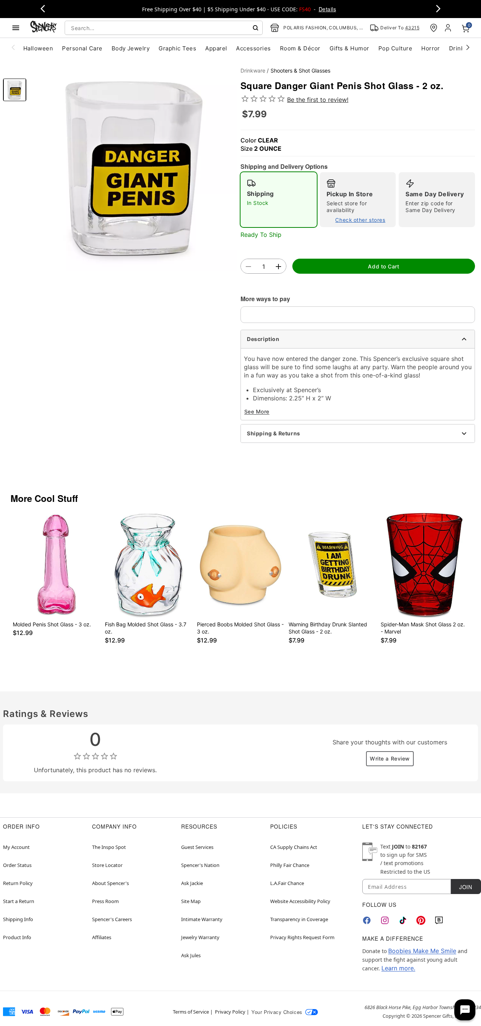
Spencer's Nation (200, 865)
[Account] (448, 28)
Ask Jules (191, 955)
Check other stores (360, 220)
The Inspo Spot (109, 847)
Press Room (105, 901)
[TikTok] (402, 920)
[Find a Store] (433, 28)
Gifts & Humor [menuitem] (349, 48)
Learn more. (398, 968)
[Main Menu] (16, 28)
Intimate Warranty (201, 919)
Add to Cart (383, 266)
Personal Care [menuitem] (82, 48)
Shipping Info (18, 919)
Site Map (191, 901)
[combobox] (163, 28)
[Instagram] (384, 920)
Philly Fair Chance (289, 865)
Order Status (17, 865)
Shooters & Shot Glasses (300, 70)
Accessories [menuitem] (253, 48)
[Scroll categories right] (467, 47)
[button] (133, 168)
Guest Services (197, 847)
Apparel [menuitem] (216, 48)
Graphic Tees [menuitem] (177, 48)
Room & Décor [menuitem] (300, 48)
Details (327, 9)
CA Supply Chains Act (293, 847)
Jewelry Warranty (200, 937)
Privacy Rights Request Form (302, 937)
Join (465, 887)
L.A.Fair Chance (287, 883)
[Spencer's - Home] (43, 28)
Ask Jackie (192, 883)
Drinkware (252, 70)
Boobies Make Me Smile (422, 951)
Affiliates (101, 937)
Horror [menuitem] (430, 48)
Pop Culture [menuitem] (395, 48)
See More (256, 411)
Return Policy (18, 883)
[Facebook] (366, 920)
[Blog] (438, 920)
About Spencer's (110, 883)
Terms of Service (191, 1011)
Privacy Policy (230, 1011)
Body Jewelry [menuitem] (131, 48)
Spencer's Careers (112, 919)
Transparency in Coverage (299, 919)
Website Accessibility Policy (300, 901)
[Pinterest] (420, 920)
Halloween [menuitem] (38, 48)
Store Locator (107, 865)
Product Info (17, 937)
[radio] (278, 199)
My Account (16, 847)
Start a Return (18, 901)
